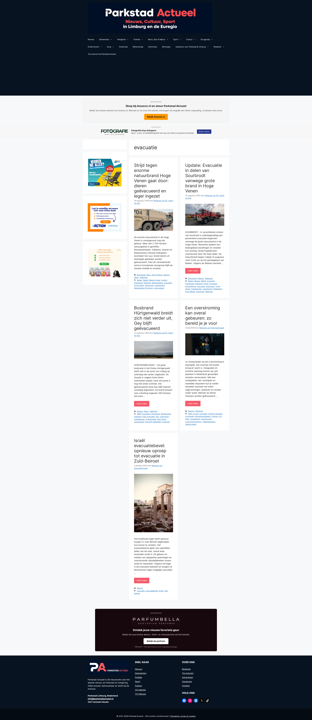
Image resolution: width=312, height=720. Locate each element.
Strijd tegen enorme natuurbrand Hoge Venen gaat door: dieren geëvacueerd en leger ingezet (152, 181)
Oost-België (190, 292)
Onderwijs (123, 47)
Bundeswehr (166, 414)
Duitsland (198, 284)
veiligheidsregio (209, 422)
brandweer (138, 283)
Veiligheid (121, 39)
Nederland (218, 289)
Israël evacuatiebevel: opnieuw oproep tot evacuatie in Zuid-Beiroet (150, 450)
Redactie (217, 47)
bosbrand (211, 281)
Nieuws (91, 39)
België (145, 280)
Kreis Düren (161, 419)
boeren (164, 280)
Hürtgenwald (151, 419)
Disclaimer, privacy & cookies (183, 716)
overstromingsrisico (193, 422)
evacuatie (168, 283)
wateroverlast (190, 424)
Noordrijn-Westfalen (153, 422)
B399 (139, 414)
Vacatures (187, 681)
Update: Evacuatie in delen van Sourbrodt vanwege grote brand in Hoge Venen (203, 178)
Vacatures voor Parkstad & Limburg (191, 47)
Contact (186, 686)
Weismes (209, 292)
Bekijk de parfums (156, 641)
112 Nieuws (140, 694)
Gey (157, 417)
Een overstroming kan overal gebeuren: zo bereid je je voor (202, 315)
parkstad (166, 422)
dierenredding (157, 283)
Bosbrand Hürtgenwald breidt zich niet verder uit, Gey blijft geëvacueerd (153, 318)
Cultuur (189, 39)
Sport (175, 39)
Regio (136, 277)
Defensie (147, 283)
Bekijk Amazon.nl (156, 117)
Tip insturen (188, 673)
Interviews (152, 47)
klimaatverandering (203, 416)
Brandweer (141, 275)
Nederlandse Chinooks (143, 288)
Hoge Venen (139, 285)
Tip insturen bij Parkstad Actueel (102, 54)
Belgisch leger (154, 280)
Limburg (215, 416)
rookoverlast (159, 288)
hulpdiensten (196, 289)
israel (161, 591)
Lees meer (193, 270)
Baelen (139, 280)
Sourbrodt (200, 292)
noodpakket (195, 419)
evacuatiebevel (152, 591)
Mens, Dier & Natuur (156, 39)
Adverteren (187, 677)
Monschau (149, 285)
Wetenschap (138, 47)
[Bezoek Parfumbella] (156, 621)
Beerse (197, 281)
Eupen (206, 284)
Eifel (144, 417)
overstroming (206, 419)
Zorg (109, 47)
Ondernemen (93, 47)
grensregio (210, 286)
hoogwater (189, 416)
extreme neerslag (215, 414)
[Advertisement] (156, 77)
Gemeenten (104, 39)
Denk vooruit (193, 414)
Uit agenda (205, 39)
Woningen (166, 47)
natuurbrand (160, 285)
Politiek (137, 39)
